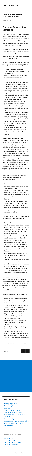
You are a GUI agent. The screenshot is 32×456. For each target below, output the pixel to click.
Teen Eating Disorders (11, 406)
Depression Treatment (11, 444)
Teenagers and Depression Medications (16, 421)
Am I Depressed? (9, 425)
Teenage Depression (10, 403)
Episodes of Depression (11, 419)
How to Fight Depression (12, 410)
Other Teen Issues (9, 447)
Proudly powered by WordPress (21, 453)
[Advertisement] (16, 376)
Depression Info (9, 438)
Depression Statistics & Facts (20, 343)
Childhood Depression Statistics (14, 412)
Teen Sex (7, 408)
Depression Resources (11, 440)
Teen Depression (10, 5)
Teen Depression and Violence (13, 423)
